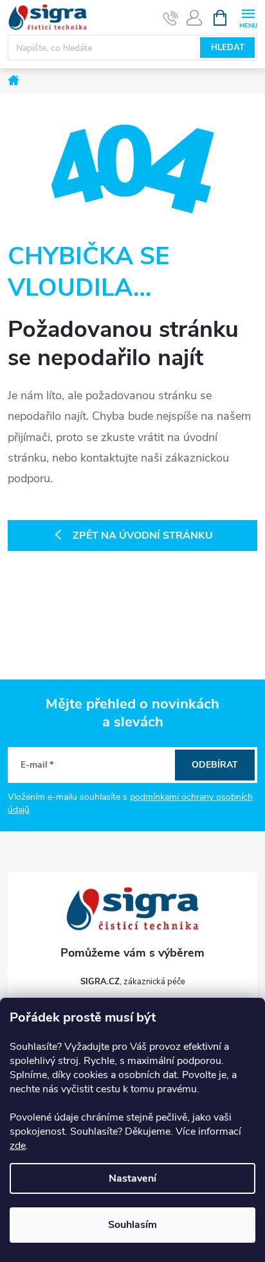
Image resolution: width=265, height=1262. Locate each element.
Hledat (227, 47)
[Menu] (248, 17)
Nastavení (132, 1178)
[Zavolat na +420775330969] (171, 18)
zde (18, 1146)
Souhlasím (132, 1225)
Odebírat (215, 765)
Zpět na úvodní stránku (143, 535)
